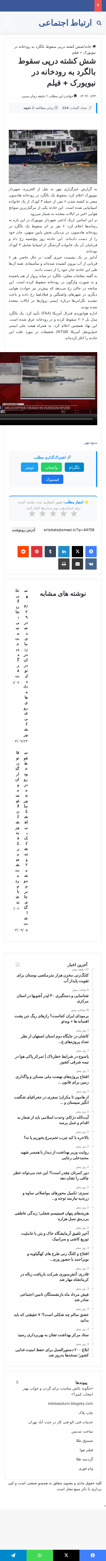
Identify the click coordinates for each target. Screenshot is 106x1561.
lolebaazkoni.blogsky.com (70, 1403)
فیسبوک (52, 479)
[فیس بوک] (91, 551)
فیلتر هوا (86, 1449)
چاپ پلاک (85, 1412)
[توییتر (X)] (77, 551)
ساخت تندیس (82, 1431)
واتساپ (51, 467)
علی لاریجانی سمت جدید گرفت (17, 633)
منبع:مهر (90, 442)
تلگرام (74, 467)
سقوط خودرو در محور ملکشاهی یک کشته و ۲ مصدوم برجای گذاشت (26, 838)
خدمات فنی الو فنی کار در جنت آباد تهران (60, 1422)
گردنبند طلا (84, 1459)
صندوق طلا (84, 1440)
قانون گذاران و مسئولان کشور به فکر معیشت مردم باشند (17, 827)
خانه (88, 46)
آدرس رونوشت (23, 529)
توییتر (29, 467)
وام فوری (86, 1468)
